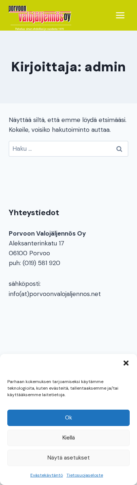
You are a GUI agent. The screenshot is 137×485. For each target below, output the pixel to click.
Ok (68, 417)
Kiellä (68, 437)
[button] (126, 363)
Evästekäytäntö (46, 475)
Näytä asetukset (68, 457)
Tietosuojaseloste (84, 475)
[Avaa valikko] (120, 15)
